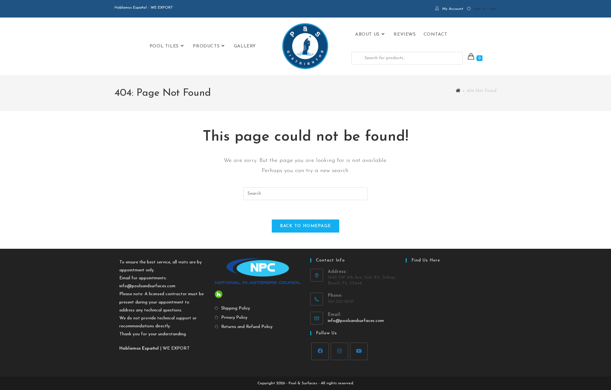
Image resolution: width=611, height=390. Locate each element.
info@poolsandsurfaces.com (147, 286)
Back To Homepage (305, 226)
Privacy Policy (234, 318)
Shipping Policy (235, 308)
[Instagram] (339, 351)
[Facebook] (320, 351)
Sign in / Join (484, 9)
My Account (452, 9)
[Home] (458, 91)
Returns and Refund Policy (246, 327)
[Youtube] (359, 351)
